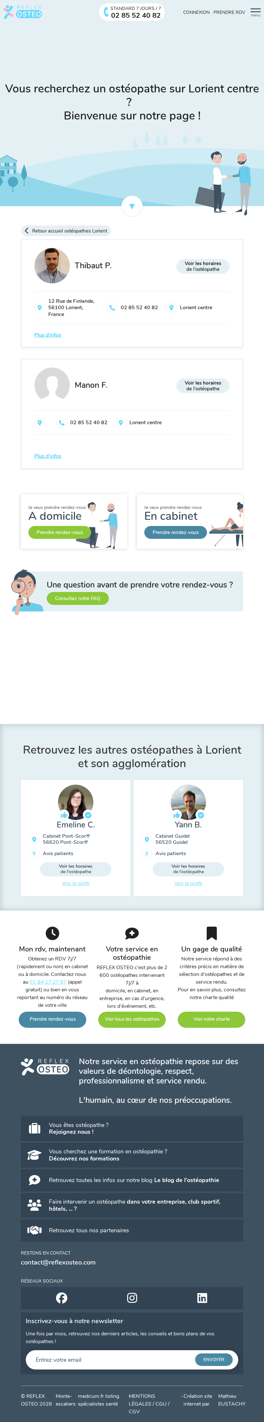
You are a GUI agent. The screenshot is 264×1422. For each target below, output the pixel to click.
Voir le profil (188, 883)
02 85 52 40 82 (139, 307)
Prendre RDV (229, 12)
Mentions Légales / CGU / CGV (149, 1404)
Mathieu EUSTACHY (232, 1400)
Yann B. (188, 825)
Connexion (196, 12)
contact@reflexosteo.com (58, 1262)
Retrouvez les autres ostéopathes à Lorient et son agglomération (132, 756)
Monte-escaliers (66, 1400)
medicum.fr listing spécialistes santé (98, 1400)
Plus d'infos (47, 335)
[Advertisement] (132, 676)
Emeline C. (76, 825)
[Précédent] (16, 840)
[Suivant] (247, 840)
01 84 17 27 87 (48, 982)
